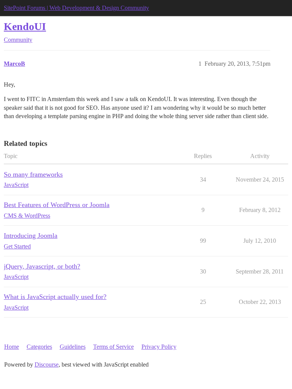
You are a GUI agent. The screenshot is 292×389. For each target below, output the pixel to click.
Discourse (47, 364)
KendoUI (25, 26)
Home (11, 346)
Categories (39, 346)
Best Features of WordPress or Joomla (57, 205)
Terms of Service (113, 346)
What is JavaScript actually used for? (55, 296)
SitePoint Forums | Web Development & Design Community (76, 8)
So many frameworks (33, 174)
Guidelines (73, 346)
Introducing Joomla (30, 235)
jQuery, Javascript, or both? (42, 266)
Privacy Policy (158, 346)
